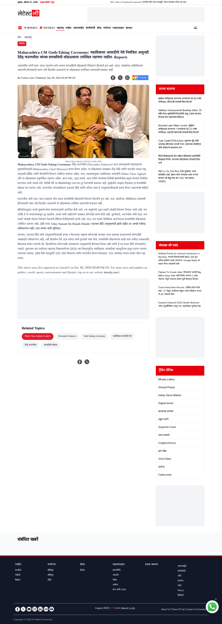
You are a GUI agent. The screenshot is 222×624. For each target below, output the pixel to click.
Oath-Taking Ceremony (94, 336)
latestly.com (111, 272)
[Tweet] (87, 361)
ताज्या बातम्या (167, 89)
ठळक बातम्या (151, 565)
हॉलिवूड (50, 575)
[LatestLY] (28, 16)
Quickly (32, 28)
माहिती (17, 575)
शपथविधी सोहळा (50, 345)
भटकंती (115, 575)
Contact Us (192, 610)
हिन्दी (106, 608)
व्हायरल (129, 28)
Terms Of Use (178, 610)
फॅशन (115, 580)
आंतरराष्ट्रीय (78, 28)
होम (19, 38)
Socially (49, 28)
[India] (195, 28)
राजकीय (18, 570)
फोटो (179, 586)
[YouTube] (28, 609)
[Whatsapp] (127, 77)
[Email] (51, 609)
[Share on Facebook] (79, 361)
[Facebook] (113, 77)
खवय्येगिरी (116, 570)
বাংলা (118, 608)
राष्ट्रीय (68, 28)
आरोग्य (115, 585)
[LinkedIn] (40, 609)
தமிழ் (132, 608)
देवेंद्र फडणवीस (30, 345)
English (98, 608)
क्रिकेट (82, 570)
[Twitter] (23, 609)
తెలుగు (125, 608)
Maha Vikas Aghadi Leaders (38, 336)
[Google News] (46, 609)
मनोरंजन (107, 28)
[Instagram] (34, 609)
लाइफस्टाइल (118, 28)
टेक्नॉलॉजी (90, 28)
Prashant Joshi (27, 78)
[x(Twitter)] (120, 77)
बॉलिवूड (50, 570)
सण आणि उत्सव (119, 590)
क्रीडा (99, 28)
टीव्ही (49, 580)
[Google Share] (140, 80)
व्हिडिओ (180, 595)
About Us (165, 610)
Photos (181, 591)
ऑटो (179, 576)
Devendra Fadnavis (67, 336)
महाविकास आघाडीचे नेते (122, 336)
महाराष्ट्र (60, 28)
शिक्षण (17, 580)
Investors (203, 610)
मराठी (112, 608)
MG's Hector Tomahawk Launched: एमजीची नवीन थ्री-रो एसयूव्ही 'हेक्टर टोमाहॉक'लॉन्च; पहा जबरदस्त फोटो (140, 2)
